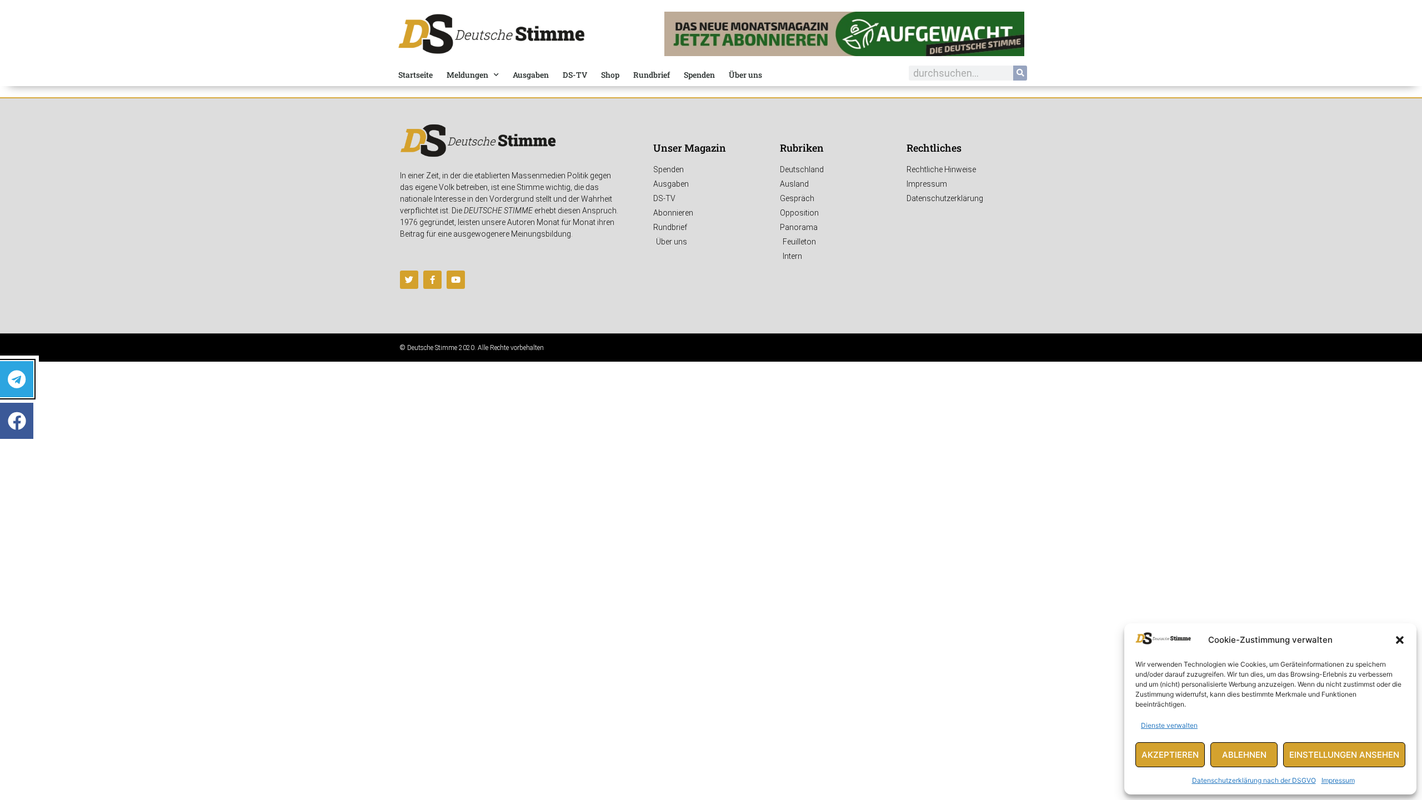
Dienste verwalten (1169, 725)
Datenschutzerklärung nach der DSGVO (1254, 780)
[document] (711, 400)
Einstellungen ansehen (1344, 754)
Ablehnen (1244, 754)
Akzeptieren (1170, 754)
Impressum (1338, 780)
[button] (1399, 640)
